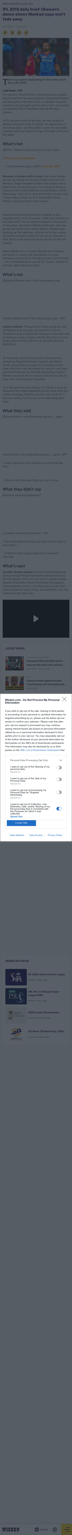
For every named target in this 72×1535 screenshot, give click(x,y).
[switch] (59, 767)
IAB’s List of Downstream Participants (40, 750)
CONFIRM (21, 823)
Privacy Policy (55, 835)
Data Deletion (17, 835)
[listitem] (36, 760)
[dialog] (36, 768)
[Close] (65, 700)
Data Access (36, 835)
